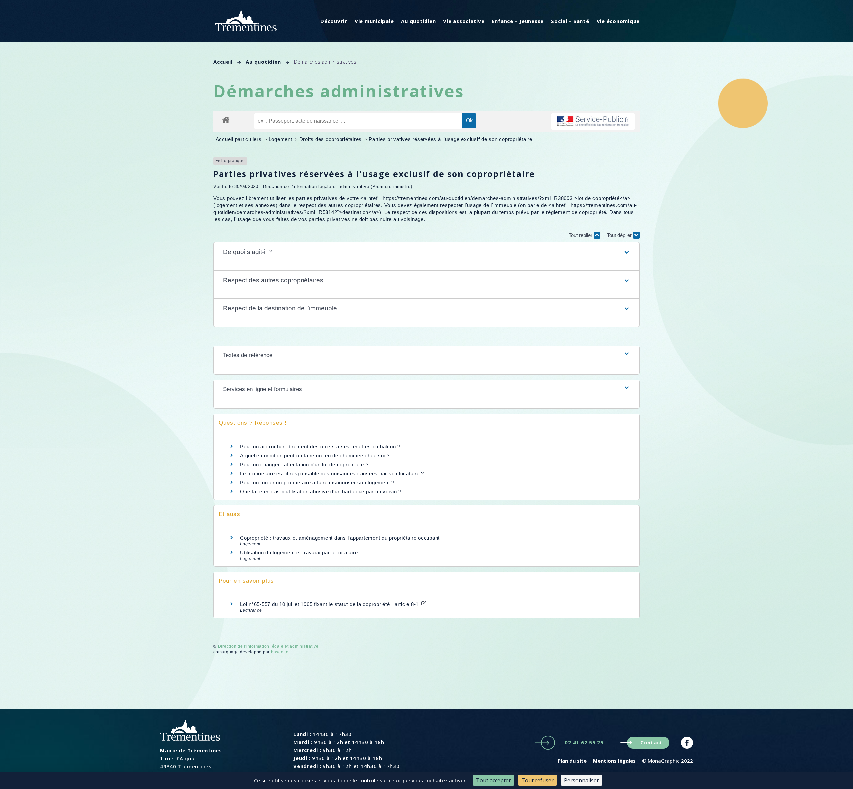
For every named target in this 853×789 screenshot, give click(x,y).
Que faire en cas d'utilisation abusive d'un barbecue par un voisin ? (320, 491)
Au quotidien (418, 21)
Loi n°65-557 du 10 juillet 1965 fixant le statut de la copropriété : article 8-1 (330, 604)
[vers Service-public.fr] (593, 121)
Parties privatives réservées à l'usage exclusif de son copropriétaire (450, 139)
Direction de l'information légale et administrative (268, 646)
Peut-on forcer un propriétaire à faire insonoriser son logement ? (317, 482)
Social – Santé (570, 21)
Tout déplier (620, 235)
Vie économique (618, 21)
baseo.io (280, 652)
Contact (651, 742)
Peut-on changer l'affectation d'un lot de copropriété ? (304, 464)
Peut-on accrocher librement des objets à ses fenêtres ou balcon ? (320, 446)
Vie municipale (374, 21)
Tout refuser (537, 780)
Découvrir (333, 21)
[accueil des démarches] (225, 119)
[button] (426, 252)
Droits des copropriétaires (331, 139)
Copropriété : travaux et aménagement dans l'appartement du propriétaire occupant (340, 538)
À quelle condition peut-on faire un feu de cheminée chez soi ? (315, 455)
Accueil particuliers (239, 139)
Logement (281, 139)
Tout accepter (493, 780)
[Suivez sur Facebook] (687, 743)
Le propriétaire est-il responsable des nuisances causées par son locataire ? (332, 473)
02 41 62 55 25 (584, 742)
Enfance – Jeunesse (518, 21)
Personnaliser (581, 780)
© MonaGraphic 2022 (667, 760)
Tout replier (581, 235)
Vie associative (463, 21)
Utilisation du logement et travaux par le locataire (299, 552)
